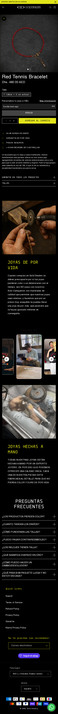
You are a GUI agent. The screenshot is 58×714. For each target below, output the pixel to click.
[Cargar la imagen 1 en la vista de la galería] (27, 69)
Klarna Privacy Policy (16, 628)
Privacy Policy (12, 615)
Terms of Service (14, 603)
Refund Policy (12, 609)
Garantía (10, 622)
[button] (4, 7)
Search (9, 596)
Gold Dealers (32, 709)
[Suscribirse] (46, 645)
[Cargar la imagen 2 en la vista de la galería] (29, 69)
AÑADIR (29, 113)
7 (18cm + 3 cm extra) (16, 95)
